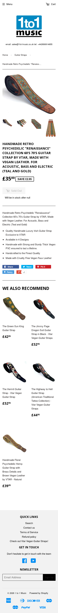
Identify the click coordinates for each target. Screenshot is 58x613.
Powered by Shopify (38, 593)
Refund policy (29, 536)
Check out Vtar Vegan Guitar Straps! (29, 541)
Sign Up (49, 577)
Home (5, 54)
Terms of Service (29, 532)
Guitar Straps (21, 54)
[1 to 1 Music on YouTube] (33, 561)
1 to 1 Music (20, 593)
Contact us (29, 527)
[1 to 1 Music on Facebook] (24, 561)
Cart (53, 4)
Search (29, 523)
